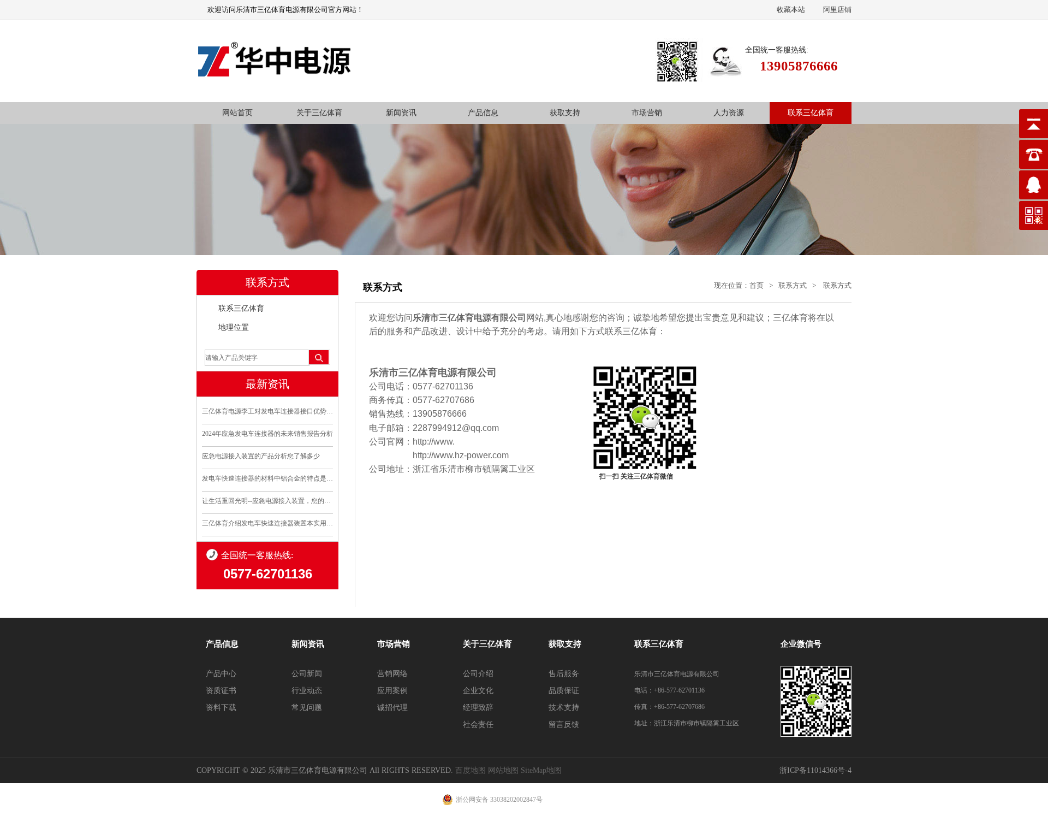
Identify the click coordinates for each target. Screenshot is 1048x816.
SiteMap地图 (541, 770)
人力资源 (728, 113)
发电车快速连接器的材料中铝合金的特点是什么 (267, 478)
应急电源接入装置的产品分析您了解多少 (261, 456)
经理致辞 (478, 707)
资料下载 (221, 707)
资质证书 (221, 691)
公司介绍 (478, 674)
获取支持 (565, 113)
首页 (756, 285)
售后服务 (564, 674)
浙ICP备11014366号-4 (815, 770)
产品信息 (483, 113)
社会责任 (478, 724)
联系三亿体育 (810, 113)
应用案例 (392, 691)
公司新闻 (306, 674)
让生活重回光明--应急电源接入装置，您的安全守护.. (267, 501)
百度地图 (470, 770)
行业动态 (306, 691)
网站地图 (503, 770)
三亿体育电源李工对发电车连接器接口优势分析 (267, 411)
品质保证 (564, 691)
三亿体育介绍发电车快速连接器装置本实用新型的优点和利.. (267, 523)
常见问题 (306, 707)
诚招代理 (392, 707)
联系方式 (792, 285)
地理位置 (233, 327)
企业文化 (478, 691)
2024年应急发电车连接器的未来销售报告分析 (267, 433)
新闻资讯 (401, 113)
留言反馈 (564, 724)
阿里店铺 (837, 9)
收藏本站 (791, 9)
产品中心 (221, 674)
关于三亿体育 (319, 113)
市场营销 (647, 113)
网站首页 (237, 113)
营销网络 (392, 674)
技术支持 (564, 707)
